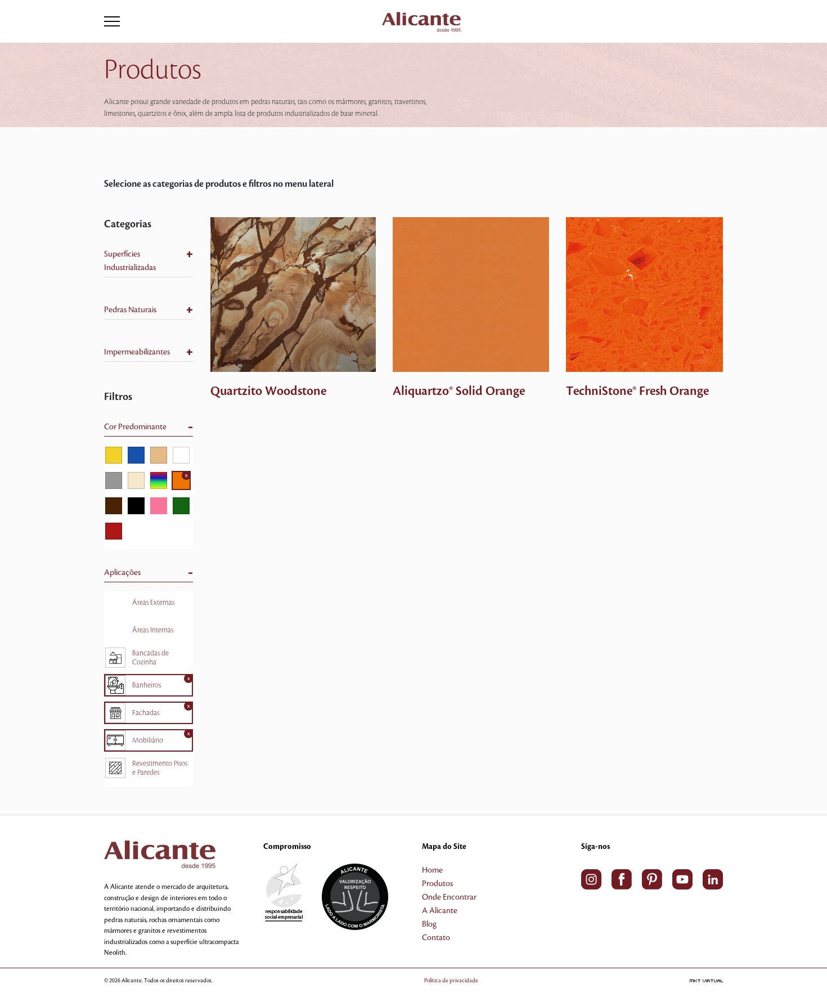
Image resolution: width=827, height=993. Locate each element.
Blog (429, 924)
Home (432, 870)
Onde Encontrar (449, 897)
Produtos (437, 883)
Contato (436, 937)
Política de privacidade (451, 980)
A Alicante (439, 910)
